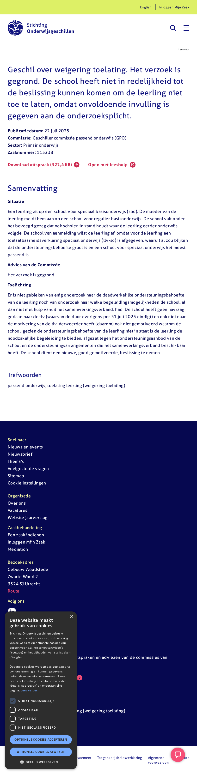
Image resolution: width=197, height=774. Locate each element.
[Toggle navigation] (186, 27)
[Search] (173, 27)
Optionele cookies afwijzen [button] (41, 752)
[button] (41, 762)
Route (13, 591)
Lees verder (29, 690)
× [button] (71, 616)
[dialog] (41, 690)
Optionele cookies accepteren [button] (40, 740)
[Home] (41, 27)
